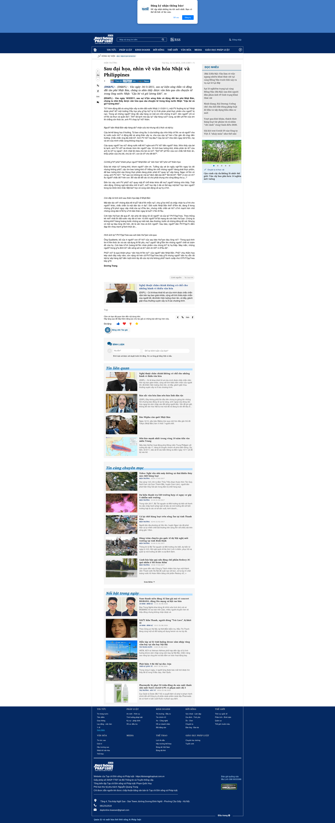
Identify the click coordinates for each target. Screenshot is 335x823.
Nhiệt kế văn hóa (103, 750)
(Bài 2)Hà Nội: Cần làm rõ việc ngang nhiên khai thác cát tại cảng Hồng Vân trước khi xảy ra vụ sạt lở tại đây (220, 78)
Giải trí (99, 744)
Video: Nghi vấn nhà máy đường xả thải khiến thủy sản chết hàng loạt (165, 474)
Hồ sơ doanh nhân (163, 724)
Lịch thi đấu (160, 740)
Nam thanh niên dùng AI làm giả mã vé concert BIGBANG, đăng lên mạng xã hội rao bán (164, 600)
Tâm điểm (101, 717)
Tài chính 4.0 (161, 717)
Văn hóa (186, 50)
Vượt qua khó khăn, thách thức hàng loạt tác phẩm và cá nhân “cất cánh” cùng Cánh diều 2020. (220, 121)
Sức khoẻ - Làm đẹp (193, 714)
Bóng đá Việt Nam (163, 747)
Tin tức (111, 50)
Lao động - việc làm (104, 724)
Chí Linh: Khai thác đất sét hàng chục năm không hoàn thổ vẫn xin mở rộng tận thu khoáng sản (221, 178)
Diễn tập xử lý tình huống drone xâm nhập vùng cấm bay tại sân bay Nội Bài (164, 643)
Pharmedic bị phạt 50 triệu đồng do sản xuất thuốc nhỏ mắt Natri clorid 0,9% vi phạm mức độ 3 (165, 686)
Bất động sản (161, 727)
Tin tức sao (101, 740)
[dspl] (95, 50)
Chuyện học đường (193, 740)
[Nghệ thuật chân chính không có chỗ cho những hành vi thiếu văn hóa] (121, 293)
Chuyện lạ (189, 724)
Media (198, 50)
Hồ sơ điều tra (132, 724)
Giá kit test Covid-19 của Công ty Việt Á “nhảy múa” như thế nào (221, 132)
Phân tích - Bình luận (223, 717)
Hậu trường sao (103, 747)
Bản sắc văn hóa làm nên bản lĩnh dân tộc (161, 395)
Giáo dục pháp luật (217, 50)
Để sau (176, 17)
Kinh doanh (142, 50)
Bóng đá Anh (161, 750)
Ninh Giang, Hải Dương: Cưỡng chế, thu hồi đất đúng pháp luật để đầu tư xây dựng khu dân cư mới (220, 108)
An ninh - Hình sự (133, 714)
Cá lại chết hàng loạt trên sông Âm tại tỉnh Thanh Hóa (165, 518)
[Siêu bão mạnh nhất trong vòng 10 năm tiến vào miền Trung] (121, 446)
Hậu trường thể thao (163, 744)
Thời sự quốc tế (221, 714)
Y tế (98, 727)
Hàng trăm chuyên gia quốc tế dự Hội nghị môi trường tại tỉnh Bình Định (163, 539)
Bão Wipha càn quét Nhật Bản (154, 417)
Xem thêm (148, 581)
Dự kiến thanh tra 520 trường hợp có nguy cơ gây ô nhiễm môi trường (165, 496)
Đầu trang (223, 815)
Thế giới (173, 50)
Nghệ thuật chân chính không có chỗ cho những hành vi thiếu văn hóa (163, 287)
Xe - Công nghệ (162, 721)
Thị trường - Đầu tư (163, 714)
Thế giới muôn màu (222, 724)
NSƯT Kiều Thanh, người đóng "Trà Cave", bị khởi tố (165, 621)
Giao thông (101, 721)
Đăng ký (188, 17)
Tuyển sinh (190, 744)
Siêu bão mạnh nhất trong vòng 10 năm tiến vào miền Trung (164, 440)
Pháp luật (125, 50)
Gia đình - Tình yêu (193, 717)
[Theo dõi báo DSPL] (130, 81)
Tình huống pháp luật (135, 717)
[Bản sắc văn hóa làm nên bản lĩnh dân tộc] (121, 403)
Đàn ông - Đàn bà (192, 727)
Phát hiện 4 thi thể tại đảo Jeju (155, 664)
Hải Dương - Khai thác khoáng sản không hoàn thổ (221, 170)
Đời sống (158, 50)
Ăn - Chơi (189, 721)
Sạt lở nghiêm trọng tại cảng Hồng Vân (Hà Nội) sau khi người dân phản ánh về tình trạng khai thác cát (221, 93)
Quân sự (218, 721)
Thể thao (100, 754)
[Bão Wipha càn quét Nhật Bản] (121, 424)
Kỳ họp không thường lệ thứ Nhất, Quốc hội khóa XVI (224, 56)
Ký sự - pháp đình (133, 721)
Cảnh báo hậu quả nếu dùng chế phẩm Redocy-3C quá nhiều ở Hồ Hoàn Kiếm (164, 561)
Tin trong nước (102, 714)
